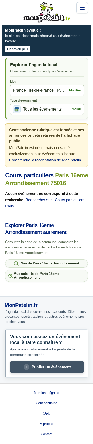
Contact (46, 434)
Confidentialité (46, 403)
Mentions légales (46, 393)
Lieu (13, 81)
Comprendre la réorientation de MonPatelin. (45, 160)
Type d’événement (23, 100)
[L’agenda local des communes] (46, 12)
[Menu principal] (82, 7)
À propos (46, 424)
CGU (46, 413)
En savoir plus (17, 49)
